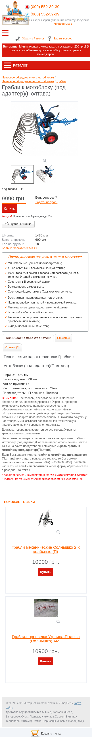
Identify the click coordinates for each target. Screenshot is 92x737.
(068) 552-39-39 (45, 14)
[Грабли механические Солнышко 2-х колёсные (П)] (58, 532)
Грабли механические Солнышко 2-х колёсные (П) (46, 549)
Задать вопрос (63, 38)
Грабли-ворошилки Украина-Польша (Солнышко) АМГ (46, 639)
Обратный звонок (33, 38)
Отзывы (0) (12, 347)
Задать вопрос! (46, 202)
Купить (9, 208)
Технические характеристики (28, 338)
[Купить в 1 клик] (18, 224)
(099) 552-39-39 (45, 6)
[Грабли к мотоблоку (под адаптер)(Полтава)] (44, 155)
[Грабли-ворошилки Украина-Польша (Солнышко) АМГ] (58, 622)
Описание (63, 338)
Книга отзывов (63, 23)
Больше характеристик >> (19, 248)
